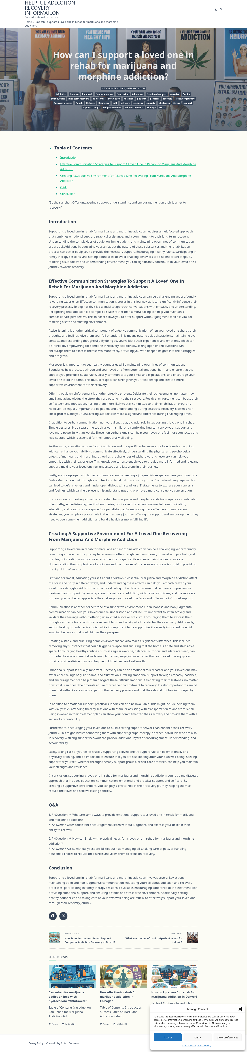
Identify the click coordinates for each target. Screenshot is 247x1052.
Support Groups (91, 107)
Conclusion (123, 94)
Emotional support (157, 94)
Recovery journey (185, 98)
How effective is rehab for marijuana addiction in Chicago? (118, 996)
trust (162, 107)
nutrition (128, 98)
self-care (125, 103)
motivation (114, 98)
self (115, 103)
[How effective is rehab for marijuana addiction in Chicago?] (123, 976)
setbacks (138, 103)
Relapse (90, 103)
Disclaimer (74, 1043)
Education (137, 94)
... (68, 1016)
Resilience (103, 103)
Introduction (58, 98)
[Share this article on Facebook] (53, 916)
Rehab (79, 103)
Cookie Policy (189, 1045)
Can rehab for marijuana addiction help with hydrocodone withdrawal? (68, 996)
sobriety (150, 103)
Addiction (61, 94)
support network (112, 107)
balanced (87, 94)
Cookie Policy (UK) (56, 1043)
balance (74, 94)
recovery (167, 98)
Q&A (63, 187)
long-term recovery (78, 98)
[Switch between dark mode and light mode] (216, 9)
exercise (174, 94)
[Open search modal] (221, 9)
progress (154, 98)
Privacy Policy (204, 1045)
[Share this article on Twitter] (63, 916)
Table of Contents (134, 107)
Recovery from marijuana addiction (123, 88)
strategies (164, 103)
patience (141, 98)
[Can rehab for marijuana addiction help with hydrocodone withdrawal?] (72, 976)
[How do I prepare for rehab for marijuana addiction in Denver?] (174, 976)
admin (55, 1024)
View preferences (227, 1037)
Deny (197, 1037)
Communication (104, 94)
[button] (240, 1009)
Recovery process (63, 103)
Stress (176, 103)
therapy (151, 107)
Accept (168, 1037)
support (188, 103)
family (186, 94)
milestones (99, 98)
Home (28, 22)
